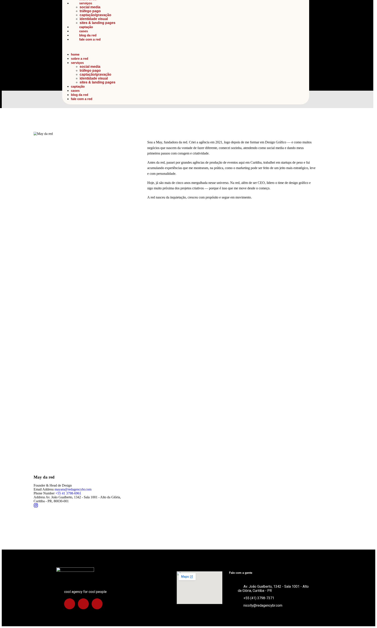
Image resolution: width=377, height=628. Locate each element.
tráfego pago (90, 11)
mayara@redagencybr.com (73, 489)
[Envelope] (97, 603)
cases (83, 31)
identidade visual (94, 19)
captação (86, 27)
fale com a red (90, 39)
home (75, 54)
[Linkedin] (83, 603)
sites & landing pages (97, 23)
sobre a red (79, 58)
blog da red (87, 35)
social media (90, 7)
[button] (185, 47)
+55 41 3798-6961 (68, 493)
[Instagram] (69, 603)
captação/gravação (95, 15)
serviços (85, 3)
